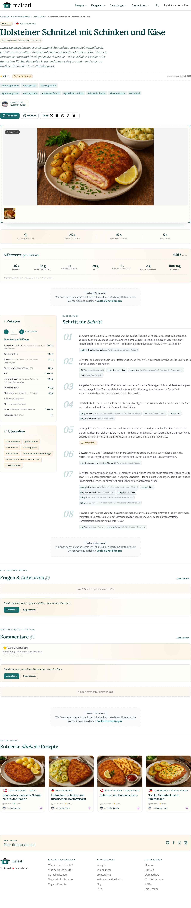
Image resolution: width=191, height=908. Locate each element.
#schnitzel (134, 93)
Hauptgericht (29, 85)
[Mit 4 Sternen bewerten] (17, 655)
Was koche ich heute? (60, 865)
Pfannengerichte (10, 85)
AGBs (148, 884)
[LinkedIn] (185, 842)
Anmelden (183, 5)
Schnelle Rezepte (57, 874)
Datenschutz (152, 874)
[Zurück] (3, 784)
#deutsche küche (96, 93)
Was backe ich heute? (60, 869)
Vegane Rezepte (57, 884)
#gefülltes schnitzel (73, 93)
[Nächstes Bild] (183, 167)
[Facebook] (173, 842)
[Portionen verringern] (6, 331)
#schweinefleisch (50, 93)
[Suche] (157, 5)
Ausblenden (183, 578)
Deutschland (40, 16)
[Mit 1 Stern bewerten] (5, 655)
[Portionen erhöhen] (21, 331)
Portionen (31, 331)
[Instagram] (179, 842)
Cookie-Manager (154, 879)
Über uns (150, 865)
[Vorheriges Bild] (8, 167)
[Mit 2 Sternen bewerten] (9, 655)
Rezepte (101, 865)
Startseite (4, 16)
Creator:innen (104, 874)
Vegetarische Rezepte (60, 879)
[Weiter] (188, 784)
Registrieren (170, 5)
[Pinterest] (167, 842)
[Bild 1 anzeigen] (10, 214)
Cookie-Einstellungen (110, 300)
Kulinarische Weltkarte (21, 16)
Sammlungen (104, 869)
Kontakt (149, 869)
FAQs (99, 889)
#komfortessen (117, 93)
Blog (99, 884)
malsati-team (18, 105)
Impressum (151, 889)
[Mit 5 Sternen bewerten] (21, 655)
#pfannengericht (10, 93)
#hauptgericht (30, 93)
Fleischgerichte (48, 85)
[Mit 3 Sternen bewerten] (13, 655)
